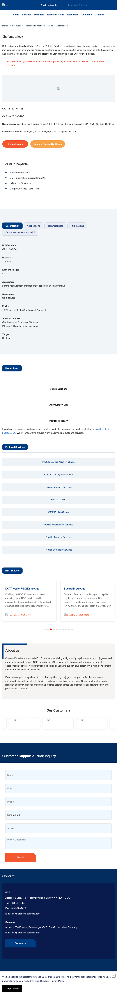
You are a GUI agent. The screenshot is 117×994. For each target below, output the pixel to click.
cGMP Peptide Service (58, 512)
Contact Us (21, 943)
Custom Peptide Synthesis (48, 144)
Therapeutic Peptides (34, 25)
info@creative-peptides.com (26, 913)
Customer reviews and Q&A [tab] (20, 232)
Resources (72, 14)
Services (26, 14)
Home (16, 14)
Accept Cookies (12, 988)
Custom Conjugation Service (58, 474)
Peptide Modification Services (58, 524)
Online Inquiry (15, 144)
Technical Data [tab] (55, 225)
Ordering (99, 14)
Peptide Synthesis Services (58, 549)
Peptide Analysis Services (59, 537)
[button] (45, 629)
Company (87, 14)
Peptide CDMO (58, 499)
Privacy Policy (57, 980)
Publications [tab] (77, 225)
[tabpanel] (58, 291)
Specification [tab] (12, 225)
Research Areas (55, 14)
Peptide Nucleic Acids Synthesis (58, 461)
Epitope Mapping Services (59, 486)
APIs (50, 25)
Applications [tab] (33, 225)
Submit (20, 857)
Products (39, 14)
